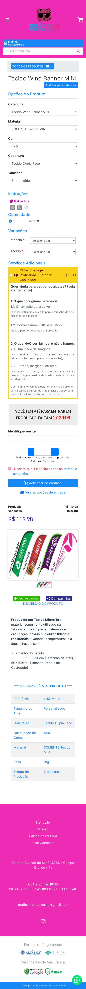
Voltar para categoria (62, 85)
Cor (11, 138)
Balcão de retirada (43, 836)
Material (14, 121)
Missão (43, 829)
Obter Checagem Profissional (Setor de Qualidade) (36, 275)
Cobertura (16, 156)
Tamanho (15, 173)
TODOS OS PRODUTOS (28, 66)
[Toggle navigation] (7, 20)
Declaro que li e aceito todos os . (45, 471)
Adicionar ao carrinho (45, 483)
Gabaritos (21, 201)
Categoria (15, 104)
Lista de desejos (28, 598)
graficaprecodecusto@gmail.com (43, 905)
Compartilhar (60, 598)
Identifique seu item (23, 431)
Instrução (43, 822)
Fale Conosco (43, 843)
